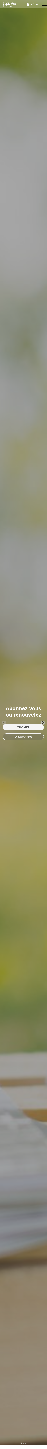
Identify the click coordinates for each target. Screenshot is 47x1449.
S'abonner (23, 727)
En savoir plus (23, 736)
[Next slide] (43, 723)
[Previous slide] (4, 723)
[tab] (21, 1443)
